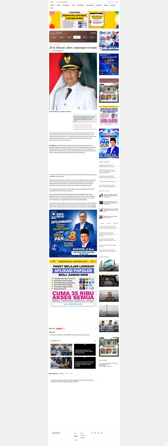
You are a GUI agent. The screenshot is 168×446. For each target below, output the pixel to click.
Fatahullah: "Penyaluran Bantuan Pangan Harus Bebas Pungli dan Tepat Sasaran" (110, 195)
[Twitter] (109, 2)
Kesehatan (112, 5)
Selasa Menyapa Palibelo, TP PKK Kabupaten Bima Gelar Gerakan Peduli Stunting (111, 203)
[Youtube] (111, 2)
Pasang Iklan (82, 437)
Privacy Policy (83, 435)
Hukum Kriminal (90, 5)
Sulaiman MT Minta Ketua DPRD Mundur (83, 125)
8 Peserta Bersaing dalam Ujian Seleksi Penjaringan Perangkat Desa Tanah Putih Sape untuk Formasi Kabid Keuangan (84, 364)
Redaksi (81, 433)
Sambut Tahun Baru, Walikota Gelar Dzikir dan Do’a (85, 129)
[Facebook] (107, 2)
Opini (52, 7)
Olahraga (106, 5)
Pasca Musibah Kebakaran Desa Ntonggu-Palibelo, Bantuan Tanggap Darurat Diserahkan (84, 352)
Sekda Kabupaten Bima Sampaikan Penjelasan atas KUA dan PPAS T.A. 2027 (111, 210)
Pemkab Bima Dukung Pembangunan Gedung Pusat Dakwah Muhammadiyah (108, 328)
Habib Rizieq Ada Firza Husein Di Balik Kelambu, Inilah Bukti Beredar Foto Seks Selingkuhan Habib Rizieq (107, 281)
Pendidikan (98, 5)
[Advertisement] (59, 123)
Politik (73, 5)
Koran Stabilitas (62, 2)
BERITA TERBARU (104, 191)
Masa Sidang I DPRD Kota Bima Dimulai (83, 127)
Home (52, 5)
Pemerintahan (66, 5)
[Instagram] (101, 433)
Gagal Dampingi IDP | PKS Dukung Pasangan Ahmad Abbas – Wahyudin (107, 267)
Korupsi (58, 5)
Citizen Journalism (76, 436)
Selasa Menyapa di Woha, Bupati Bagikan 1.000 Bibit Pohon (59, 365)
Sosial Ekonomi (80, 5)
